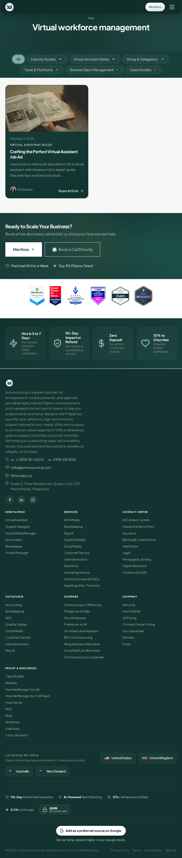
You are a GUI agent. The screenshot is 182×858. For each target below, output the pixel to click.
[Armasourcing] (83, 383)
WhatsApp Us (21, 475)
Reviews (11, 683)
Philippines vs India (77, 611)
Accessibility (153, 850)
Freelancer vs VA (75, 624)
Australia (22, 771)
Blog (8, 715)
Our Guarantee (133, 631)
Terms (137, 850)
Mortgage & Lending (137, 559)
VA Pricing (129, 618)
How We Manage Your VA (22, 689)
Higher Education (135, 566)
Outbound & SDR (135, 572)
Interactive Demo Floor (138, 526)
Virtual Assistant (16, 520)
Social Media (73, 546)
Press (127, 644)
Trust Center (13, 702)
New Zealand (56, 771)
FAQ (8, 709)
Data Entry (71, 566)
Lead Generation (75, 559)
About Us (129, 605)
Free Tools (12, 729)
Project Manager (17, 553)
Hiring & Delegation (145, 59)
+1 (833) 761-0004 (27, 459)
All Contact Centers (136, 520)
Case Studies (143, 70)
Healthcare (130, 546)
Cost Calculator (16, 735)
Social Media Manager (20, 533)
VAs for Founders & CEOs (81, 579)
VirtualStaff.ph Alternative (82, 650)
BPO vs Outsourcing (78, 637)
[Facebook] (9, 499)
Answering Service (77, 572)
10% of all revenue (69, 430)
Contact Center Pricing (139, 624)
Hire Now (21, 249)
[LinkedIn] (21, 499)
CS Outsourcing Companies (84, 657)
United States (121, 758)
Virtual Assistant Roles (94, 59)
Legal (126, 553)
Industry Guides (46, 59)
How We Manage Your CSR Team (27, 696)
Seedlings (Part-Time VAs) (82, 585)
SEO (8, 618)
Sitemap (171, 850)
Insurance (129, 533)
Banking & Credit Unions (139, 539)
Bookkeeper (14, 546)
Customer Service (76, 553)
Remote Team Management (94, 70)
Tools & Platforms (41, 70)
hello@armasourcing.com (31, 467)
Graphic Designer (17, 526)
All (18, 59)
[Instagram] (32, 499)
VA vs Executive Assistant (81, 631)
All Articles (12, 722)
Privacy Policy (120, 850)
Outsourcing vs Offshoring (82, 605)
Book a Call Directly (72, 249)
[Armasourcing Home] (9, 7)
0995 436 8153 (62, 459)
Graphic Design (75, 539)
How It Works (131, 611)
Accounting (13, 605)
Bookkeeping (73, 526)
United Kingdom (161, 758)
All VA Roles (72, 520)
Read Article (68, 191)
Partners (128, 637)
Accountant (13, 539)
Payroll (68, 533)
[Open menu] (172, 7)
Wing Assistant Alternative (82, 644)
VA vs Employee (75, 618)
